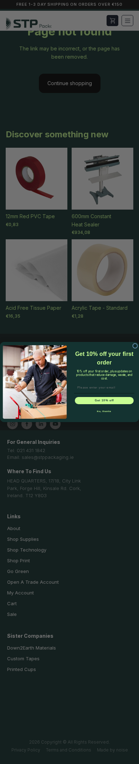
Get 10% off (104, 400)
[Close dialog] (135, 346)
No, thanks (104, 411)
